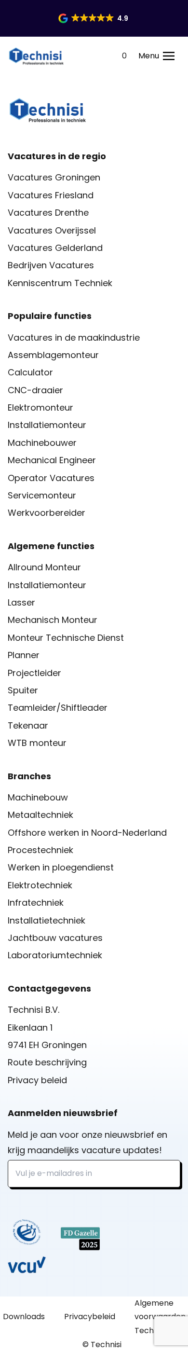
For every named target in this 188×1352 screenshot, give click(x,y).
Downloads (24, 1316)
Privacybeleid (89, 1316)
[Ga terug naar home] (36, 56)
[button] (94, 18)
